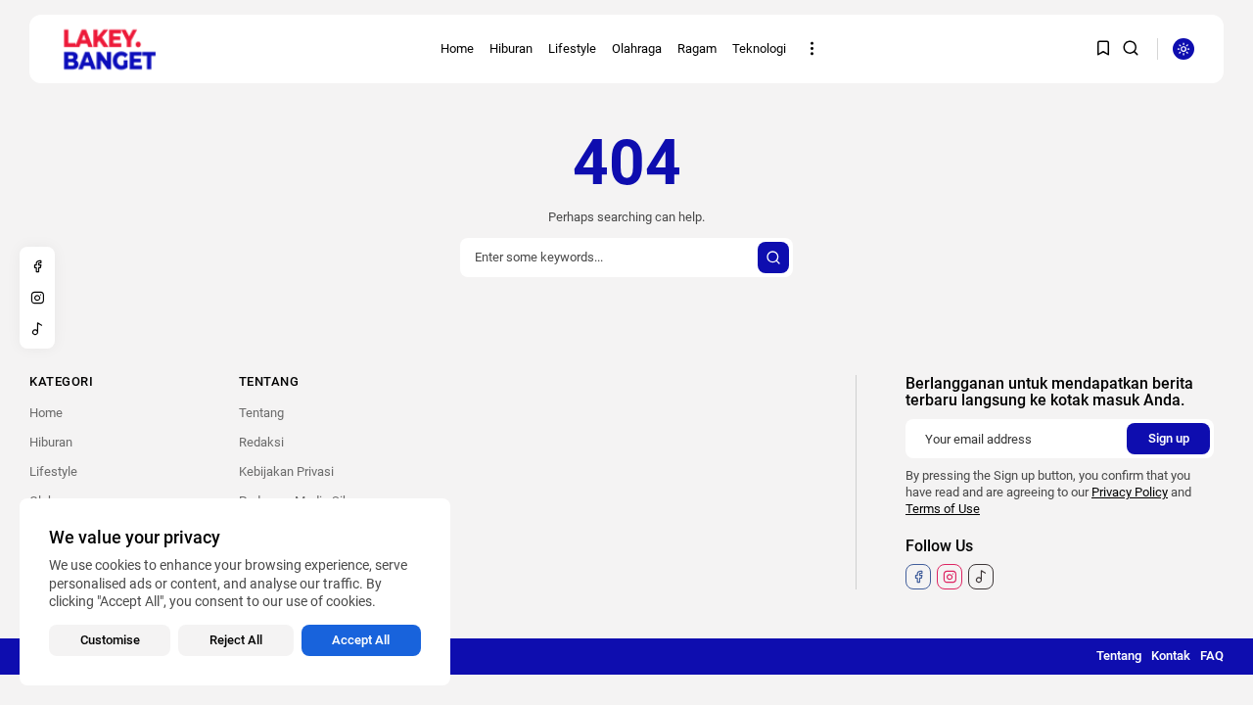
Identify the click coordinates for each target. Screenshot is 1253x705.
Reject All (235, 640)
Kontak (1170, 655)
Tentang (261, 412)
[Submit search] (773, 257)
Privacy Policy (1129, 492)
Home (457, 48)
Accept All (361, 640)
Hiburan (511, 48)
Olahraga (637, 48)
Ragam (697, 48)
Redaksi (261, 442)
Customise (110, 640)
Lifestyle (572, 48)
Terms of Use (942, 508)
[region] (235, 591)
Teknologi (759, 48)
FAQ (1212, 655)
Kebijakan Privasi (286, 471)
